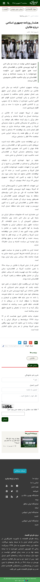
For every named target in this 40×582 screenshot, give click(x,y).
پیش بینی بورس (17, 9)
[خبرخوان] (12, 496)
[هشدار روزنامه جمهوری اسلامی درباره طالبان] (20, 47)
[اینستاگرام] (17, 491)
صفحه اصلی (34, 16)
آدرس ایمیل (34, 385)
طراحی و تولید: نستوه (19, 580)
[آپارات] (6, 491)
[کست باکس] (17, 496)
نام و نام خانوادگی (31, 375)
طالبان (32, 358)
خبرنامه (35, 491)
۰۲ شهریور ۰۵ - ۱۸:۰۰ (8, 446)
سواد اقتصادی (31, 9)
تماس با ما (34, 483)
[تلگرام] (17, 486)
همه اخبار (34, 487)
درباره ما (35, 478)
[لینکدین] (12, 486)
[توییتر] (12, 491)
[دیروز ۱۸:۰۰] (29, 442)
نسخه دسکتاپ (20, 471)
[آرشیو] (6, 496)
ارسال (5, 419)
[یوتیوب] (6, 486)
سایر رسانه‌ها (23, 16)
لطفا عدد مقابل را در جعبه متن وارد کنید (22, 409)
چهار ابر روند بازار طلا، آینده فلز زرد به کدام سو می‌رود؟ (11, 441)
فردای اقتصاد (20, 3)
